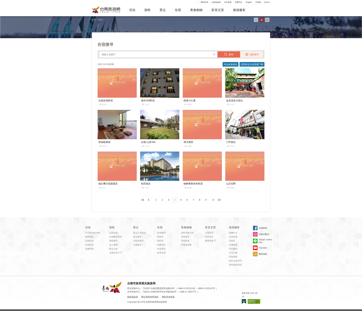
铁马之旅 (113, 248)
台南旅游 (263, 228)
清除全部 (214, 54)
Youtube (263, 247)
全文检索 (227, 2)
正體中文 (238, 2)
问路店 (232, 240)
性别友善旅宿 (230, 64)
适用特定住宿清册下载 (252, 64)
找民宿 (160, 240)
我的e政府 (244, 301)
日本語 (258, 2)
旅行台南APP (235, 260)
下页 (149, 200)
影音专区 (209, 236)
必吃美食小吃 (187, 232)
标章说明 (161, 252)
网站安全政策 (168, 296)
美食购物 (196, 10)
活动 (132, 10)
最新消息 (89, 236)
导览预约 (233, 248)
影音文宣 (218, 10)
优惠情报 (89, 248)
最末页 (219, 200)
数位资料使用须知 (149, 296)
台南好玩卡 (114, 252)
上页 (213, 200)
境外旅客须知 (235, 264)
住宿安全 (161, 248)
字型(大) (267, 20)
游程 (147, 10)
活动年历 (89, 244)
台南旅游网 (106, 10)
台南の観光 (264, 234)
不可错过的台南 (92, 232)
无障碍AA (254, 301)
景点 (163, 10)
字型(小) (256, 20)
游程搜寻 (113, 240)
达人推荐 (113, 244)
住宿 (178, 10)
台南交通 (233, 236)
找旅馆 (160, 236)
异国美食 (185, 240)
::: (198, 2)
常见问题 (233, 252)
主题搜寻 (137, 244)
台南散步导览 (115, 236)
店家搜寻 (185, 236)
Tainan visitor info (265, 241)
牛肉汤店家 (186, 244)
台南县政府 (216, 2)
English (249, 2)
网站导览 (204, 2)
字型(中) (261, 20)
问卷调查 (233, 256)
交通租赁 (233, 244)
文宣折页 (209, 232)
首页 (94, 20)
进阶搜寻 (254, 54)
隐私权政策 (132, 296)
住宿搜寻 (161, 232)
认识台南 (113, 232)
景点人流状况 (139, 232)
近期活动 (89, 240)
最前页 (143, 200)
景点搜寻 (137, 236)
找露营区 (161, 244)
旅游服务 (239, 10)
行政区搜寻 (138, 240)
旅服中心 (233, 232)
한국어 (267, 2)
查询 (231, 54)
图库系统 (209, 240)
